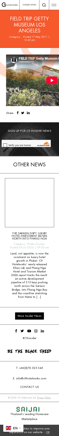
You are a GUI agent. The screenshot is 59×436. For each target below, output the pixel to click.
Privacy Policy (44, 398)
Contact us (29, 387)
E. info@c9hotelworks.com (29, 378)
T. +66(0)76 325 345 (29, 368)
